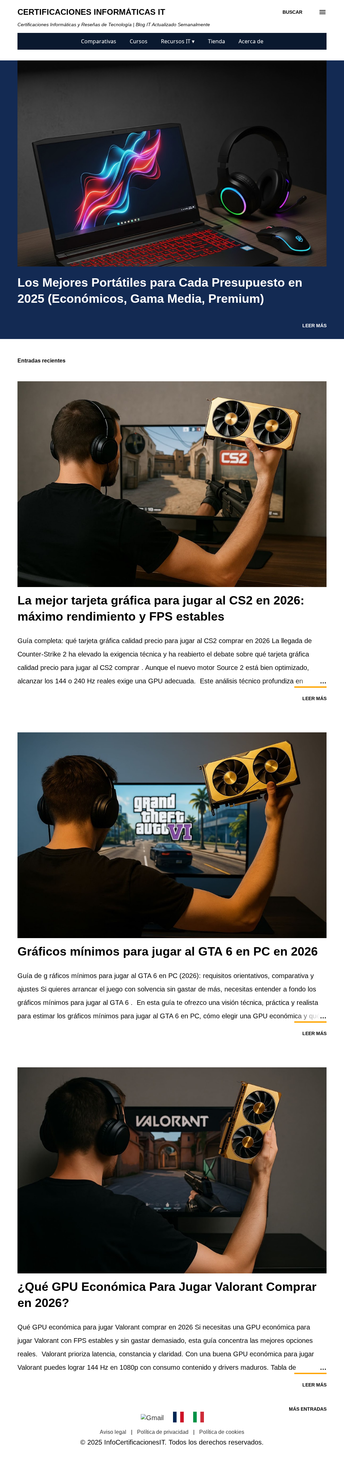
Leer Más (314, 325)
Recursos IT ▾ (178, 41)
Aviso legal (113, 1432)
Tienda (216, 41)
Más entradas (308, 1409)
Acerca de (251, 41)
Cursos (138, 41)
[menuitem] (98, 41)
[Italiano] (198, 1418)
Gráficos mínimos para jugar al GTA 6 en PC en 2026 (167, 951)
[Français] (178, 1418)
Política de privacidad (162, 1432)
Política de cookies (221, 1432)
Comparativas (98, 41)
